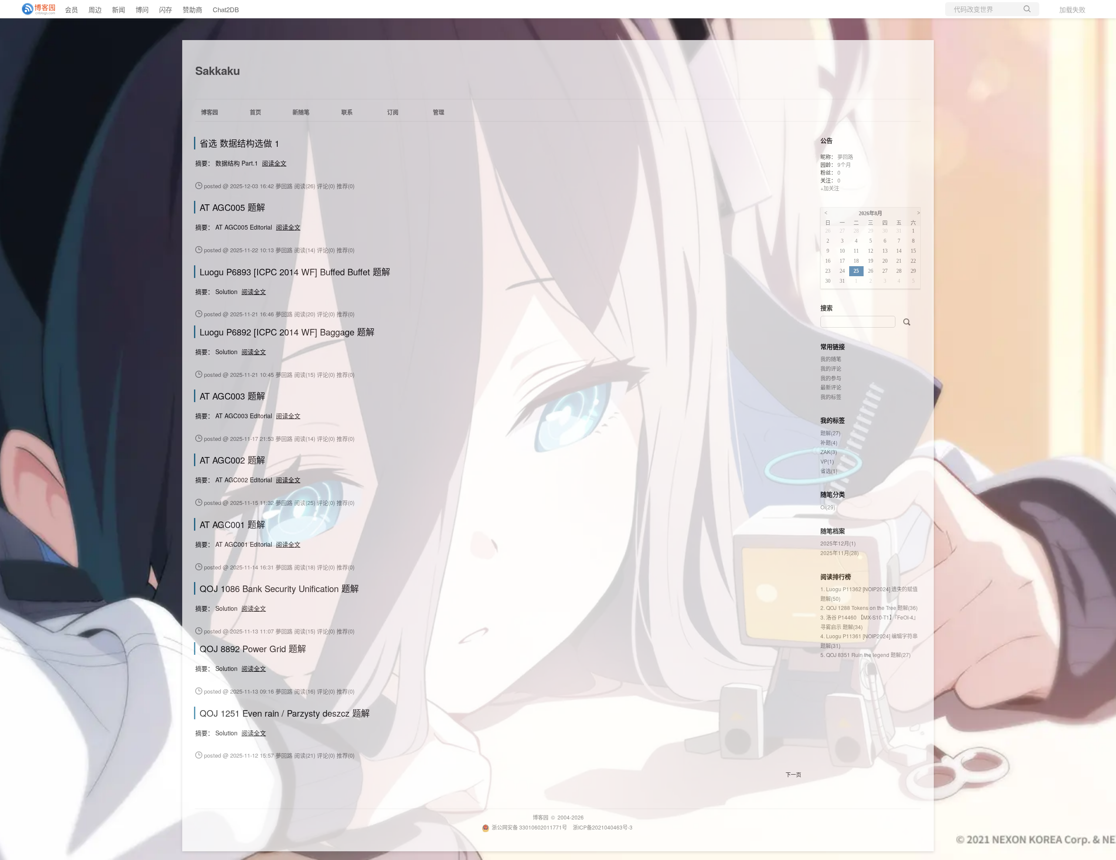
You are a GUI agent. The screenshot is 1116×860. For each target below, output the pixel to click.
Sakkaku (217, 70)
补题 (828, 442)
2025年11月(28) (839, 552)
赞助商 (192, 9)
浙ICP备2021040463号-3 (603, 827)
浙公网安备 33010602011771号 (529, 827)
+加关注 (829, 188)
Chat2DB (226, 9)
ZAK (828, 451)
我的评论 (830, 368)
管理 (438, 112)
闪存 (165, 9)
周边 (95, 9)
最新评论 (830, 387)
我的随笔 (830, 358)
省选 (828, 470)
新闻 (118, 9)
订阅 (392, 112)
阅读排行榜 (835, 576)
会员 (71, 9)
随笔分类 (832, 494)
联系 (347, 112)
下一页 (793, 774)
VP (827, 461)
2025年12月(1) (838, 543)
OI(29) (827, 507)
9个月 (844, 164)
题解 (830, 433)
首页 (255, 112)
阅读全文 (274, 163)
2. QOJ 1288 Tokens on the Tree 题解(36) (869, 607)
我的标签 (830, 396)
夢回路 (845, 156)
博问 (142, 9)
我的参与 (830, 378)
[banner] (34, 9)
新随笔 (301, 112)
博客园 (209, 112)
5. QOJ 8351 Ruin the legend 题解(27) (865, 654)
